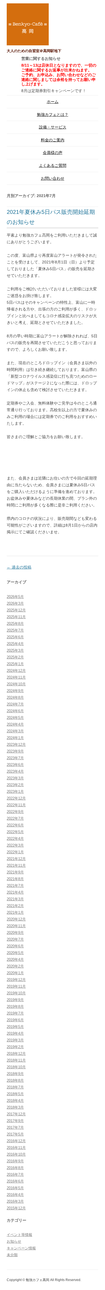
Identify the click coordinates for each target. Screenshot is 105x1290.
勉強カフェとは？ (52, 114)
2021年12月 (16, 859)
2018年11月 (16, 1060)
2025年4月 (15, 644)
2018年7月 (15, 1087)
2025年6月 (15, 637)
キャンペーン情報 (21, 1248)
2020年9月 (15, 933)
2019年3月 (15, 1040)
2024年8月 (15, 697)
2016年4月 (15, 1195)
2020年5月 (15, 953)
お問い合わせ (52, 178)
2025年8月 (15, 623)
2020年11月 (16, 926)
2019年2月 (15, 1047)
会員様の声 (52, 152)
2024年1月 (15, 738)
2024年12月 (16, 671)
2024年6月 (15, 711)
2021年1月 (15, 912)
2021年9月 (15, 872)
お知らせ (14, 1241)
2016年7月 (15, 1174)
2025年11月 (16, 617)
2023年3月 (15, 778)
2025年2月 (15, 657)
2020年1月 (15, 973)
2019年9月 (15, 1000)
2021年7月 (15, 886)
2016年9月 (15, 1161)
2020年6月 (15, 946)
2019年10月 (16, 993)
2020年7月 (15, 939)
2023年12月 (16, 744)
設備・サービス (52, 127)
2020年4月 (15, 959)
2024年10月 (16, 684)
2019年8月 (15, 1006)
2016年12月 (16, 1141)
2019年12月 (16, 980)
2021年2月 (15, 906)
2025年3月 (15, 650)
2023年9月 (15, 751)
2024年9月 (15, 691)
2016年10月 (16, 1154)
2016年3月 (15, 1201)
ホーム (53, 101)
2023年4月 (15, 771)
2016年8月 (15, 1168)
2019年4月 (15, 1033)
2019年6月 (15, 1020)
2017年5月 (15, 1134)
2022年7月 (15, 818)
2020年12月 (16, 919)
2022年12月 (16, 798)
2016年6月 (15, 1181)
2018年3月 (15, 1107)
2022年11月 (16, 805)
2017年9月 (15, 1121)
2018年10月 (16, 1067)
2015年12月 (16, 1208)
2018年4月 (15, 1101)
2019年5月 (15, 1027)
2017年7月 (15, 1127)
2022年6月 (15, 825)
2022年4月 (15, 838)
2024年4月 (15, 724)
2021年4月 (15, 892)
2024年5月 (15, 718)
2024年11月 (16, 677)
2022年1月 (15, 852)
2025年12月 (16, 610)
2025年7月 (15, 630)
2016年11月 (16, 1148)
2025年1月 (15, 664)
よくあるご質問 (52, 165)
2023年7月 (15, 758)
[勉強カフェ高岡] (28, 25)
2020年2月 (15, 966)
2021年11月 (16, 865)
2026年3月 (15, 603)
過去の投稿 (19, 567)
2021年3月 (15, 899)
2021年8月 (15, 879)
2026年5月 (15, 597)
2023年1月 (15, 791)
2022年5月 (15, 832)
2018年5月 (15, 1094)
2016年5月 (15, 1188)
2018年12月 (16, 1053)
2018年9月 (15, 1074)
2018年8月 (15, 1080)
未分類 (12, 1255)
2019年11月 (16, 986)
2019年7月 (15, 1013)
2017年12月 (16, 1114)
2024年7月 (15, 704)
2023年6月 (15, 765)
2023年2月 (15, 785)
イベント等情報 (19, 1235)
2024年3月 (15, 731)
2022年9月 (15, 812)
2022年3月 (15, 845)
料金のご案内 (52, 140)
